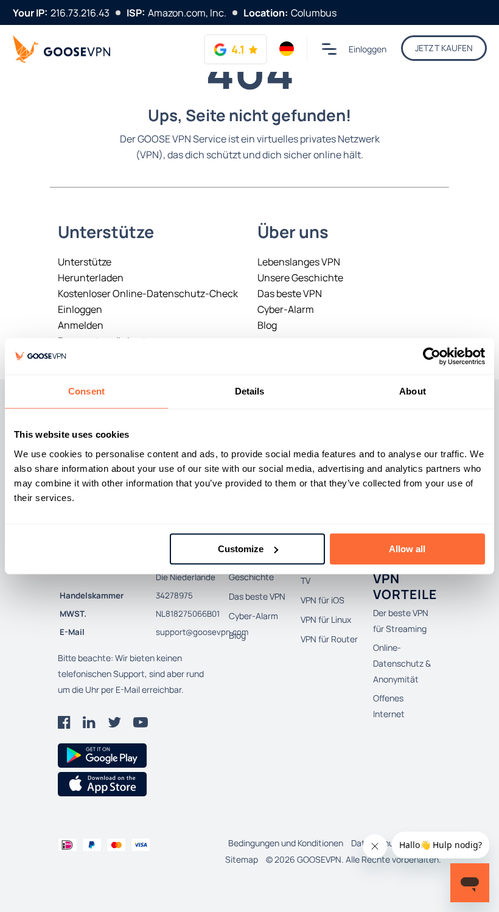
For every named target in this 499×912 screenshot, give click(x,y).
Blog (267, 325)
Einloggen (367, 49)
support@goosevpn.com (202, 631)
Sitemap (241, 859)
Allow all (407, 549)
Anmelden (80, 325)
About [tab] (412, 391)
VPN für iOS (322, 600)
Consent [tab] (86, 391)
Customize (240, 549)
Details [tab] (250, 391)
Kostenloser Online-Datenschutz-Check (148, 293)
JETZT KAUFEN (444, 48)
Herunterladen (91, 277)
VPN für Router (329, 639)
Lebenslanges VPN (298, 261)
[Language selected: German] (287, 48)
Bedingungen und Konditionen (285, 843)
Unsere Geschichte (300, 277)
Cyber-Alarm (285, 309)
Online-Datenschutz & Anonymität (402, 663)
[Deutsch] (287, 48)
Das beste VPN (289, 293)
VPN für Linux (326, 619)
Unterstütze (84, 261)
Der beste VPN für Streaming (400, 620)
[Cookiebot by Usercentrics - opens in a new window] (432, 356)
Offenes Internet (389, 706)
